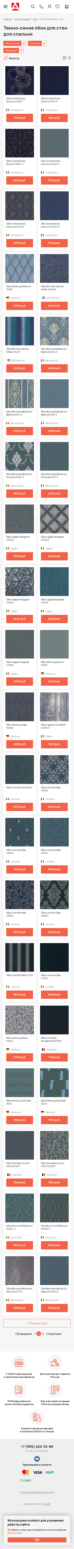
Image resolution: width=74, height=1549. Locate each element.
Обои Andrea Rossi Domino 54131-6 (50, 100)
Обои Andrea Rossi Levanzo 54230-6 (50, 225)
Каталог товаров (22, 19)
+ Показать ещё (37, 1323)
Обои (35, 19)
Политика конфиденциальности (37, 1492)
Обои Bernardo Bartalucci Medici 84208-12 (54, 1290)
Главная (7, 19)
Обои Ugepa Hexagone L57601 (17, 538)
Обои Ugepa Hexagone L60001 (52, 538)
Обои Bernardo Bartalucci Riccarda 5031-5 (54, 476)
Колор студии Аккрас (15, 6)
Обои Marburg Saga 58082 (16, 726)
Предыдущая (23, 1334)
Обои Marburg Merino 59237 (52, 664)
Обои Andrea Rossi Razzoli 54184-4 (15, 163)
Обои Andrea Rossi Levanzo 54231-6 (15, 225)
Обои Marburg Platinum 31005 (18, 288)
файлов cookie (15, 1533)
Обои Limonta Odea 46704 (51, 852)
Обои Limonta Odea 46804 (16, 914)
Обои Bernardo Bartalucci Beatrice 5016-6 (54, 350)
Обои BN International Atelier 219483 (52, 288)
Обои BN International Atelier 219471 (17, 350)
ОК (37, 1539)
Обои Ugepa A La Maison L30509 (53, 726)
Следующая (53, 1334)
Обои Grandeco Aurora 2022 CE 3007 (52, 1165)
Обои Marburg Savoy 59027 (17, 1039)
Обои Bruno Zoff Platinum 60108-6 (54, 1227)
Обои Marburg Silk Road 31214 (18, 1102)
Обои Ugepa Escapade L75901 (17, 664)
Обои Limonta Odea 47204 (51, 977)
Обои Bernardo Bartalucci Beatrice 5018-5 (54, 413)
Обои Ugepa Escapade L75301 (52, 601)
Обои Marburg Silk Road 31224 (53, 1102)
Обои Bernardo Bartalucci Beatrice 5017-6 (19, 413)
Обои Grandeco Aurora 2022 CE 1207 (18, 1165)
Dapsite (47, 1504)
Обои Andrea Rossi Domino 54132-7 (15, 100)
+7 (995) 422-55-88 (37, 1446)
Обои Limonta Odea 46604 (16, 852)
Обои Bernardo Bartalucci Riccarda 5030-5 (19, 476)
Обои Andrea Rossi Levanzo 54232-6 (50, 163)
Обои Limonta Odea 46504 (51, 789)
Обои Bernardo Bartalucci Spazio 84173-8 (19, 1290)
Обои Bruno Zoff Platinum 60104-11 (19, 1227)
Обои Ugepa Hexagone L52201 (17, 601)
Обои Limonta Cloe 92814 (19, 787)
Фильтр (14, 58)
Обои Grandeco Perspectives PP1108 (51, 1039)
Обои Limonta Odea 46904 (51, 914)
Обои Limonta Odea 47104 (19, 975)
